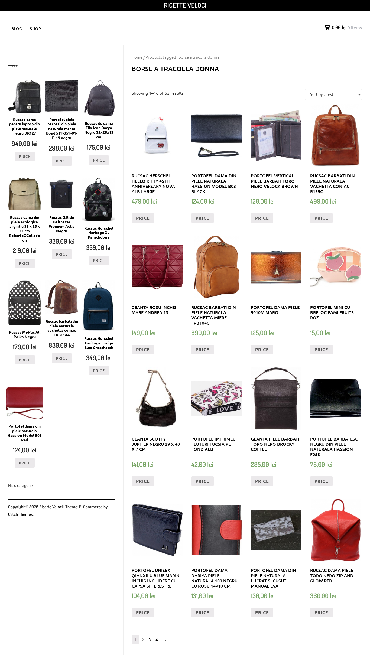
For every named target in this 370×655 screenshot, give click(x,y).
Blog (16, 28)
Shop (35, 28)
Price (143, 218)
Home (137, 57)
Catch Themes (20, 514)
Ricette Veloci (185, 5)
